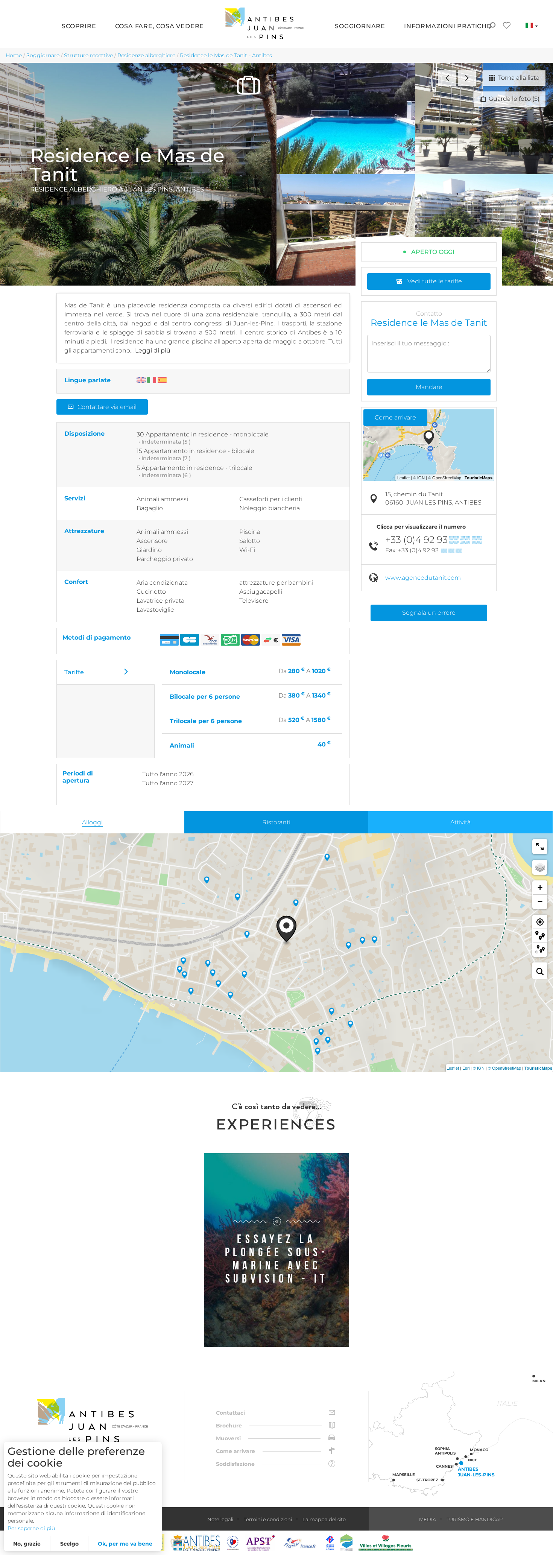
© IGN (479, 1068)
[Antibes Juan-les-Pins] (92, 1420)
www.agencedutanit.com (423, 577)
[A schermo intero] (540, 846)
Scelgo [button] (69, 1543)
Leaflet (453, 1068)
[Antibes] (195, 1543)
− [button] (540, 901)
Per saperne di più (31, 1528)
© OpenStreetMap (504, 1068)
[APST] (260, 1543)
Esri (465, 1068)
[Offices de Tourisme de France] (330, 1543)
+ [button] (540, 887)
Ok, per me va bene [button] (125, 1543)
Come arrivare (395, 417)
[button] (78, 27)
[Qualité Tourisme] (232, 1543)
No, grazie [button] (27, 1543)
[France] (300, 1543)
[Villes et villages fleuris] (385, 1543)
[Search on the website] (491, 26)
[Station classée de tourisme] (346, 1543)
